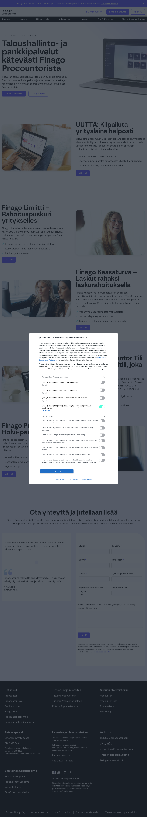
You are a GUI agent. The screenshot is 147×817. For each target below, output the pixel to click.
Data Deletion (60, 479)
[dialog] (73, 408)
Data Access (73, 479)
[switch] (102, 382)
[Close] (113, 338)
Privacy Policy (87, 479)
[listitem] (73, 377)
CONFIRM (57, 471)
